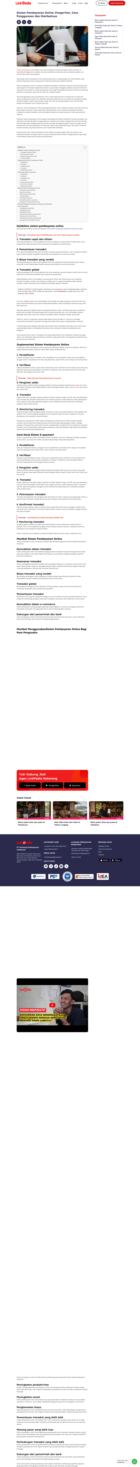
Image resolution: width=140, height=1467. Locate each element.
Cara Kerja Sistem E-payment (27, 172)
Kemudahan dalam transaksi (27, 190)
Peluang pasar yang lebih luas (28, 216)
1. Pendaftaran (24, 162)
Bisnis (66, 3)
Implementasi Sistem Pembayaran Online (30, 160)
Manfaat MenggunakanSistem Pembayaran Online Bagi (35, 204)
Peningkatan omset (25, 210)
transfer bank (74, 387)
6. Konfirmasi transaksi (26, 184)
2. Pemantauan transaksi (26, 154)
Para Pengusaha (23, 206)
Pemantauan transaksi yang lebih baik (30, 214)
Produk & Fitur (43, 3)
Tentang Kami (57, 3)
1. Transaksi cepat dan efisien (28, 152)
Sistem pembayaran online (26, 70)
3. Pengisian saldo (25, 166)
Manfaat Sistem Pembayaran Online (29, 188)
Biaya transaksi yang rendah (27, 194)
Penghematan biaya (25, 212)
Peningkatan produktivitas (27, 208)
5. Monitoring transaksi (26, 170)
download (61, 291)
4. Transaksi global (25, 158)
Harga (74, 3)
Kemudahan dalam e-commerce (28, 200)
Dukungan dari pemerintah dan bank (30, 202)
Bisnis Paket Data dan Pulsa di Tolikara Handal (106, 43)
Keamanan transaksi (25, 192)
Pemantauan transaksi (26, 198)
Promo (80, 3)
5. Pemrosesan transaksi (26, 182)
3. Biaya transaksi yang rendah (28, 156)
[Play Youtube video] (52, 1005)
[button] (19, 22)
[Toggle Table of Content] (84, 147)
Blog (86, 3)
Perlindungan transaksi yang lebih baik (30, 218)
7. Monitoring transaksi (26, 186)
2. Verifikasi (23, 164)
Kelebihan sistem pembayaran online (29, 150)
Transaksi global (24, 196)
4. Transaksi (23, 168)
